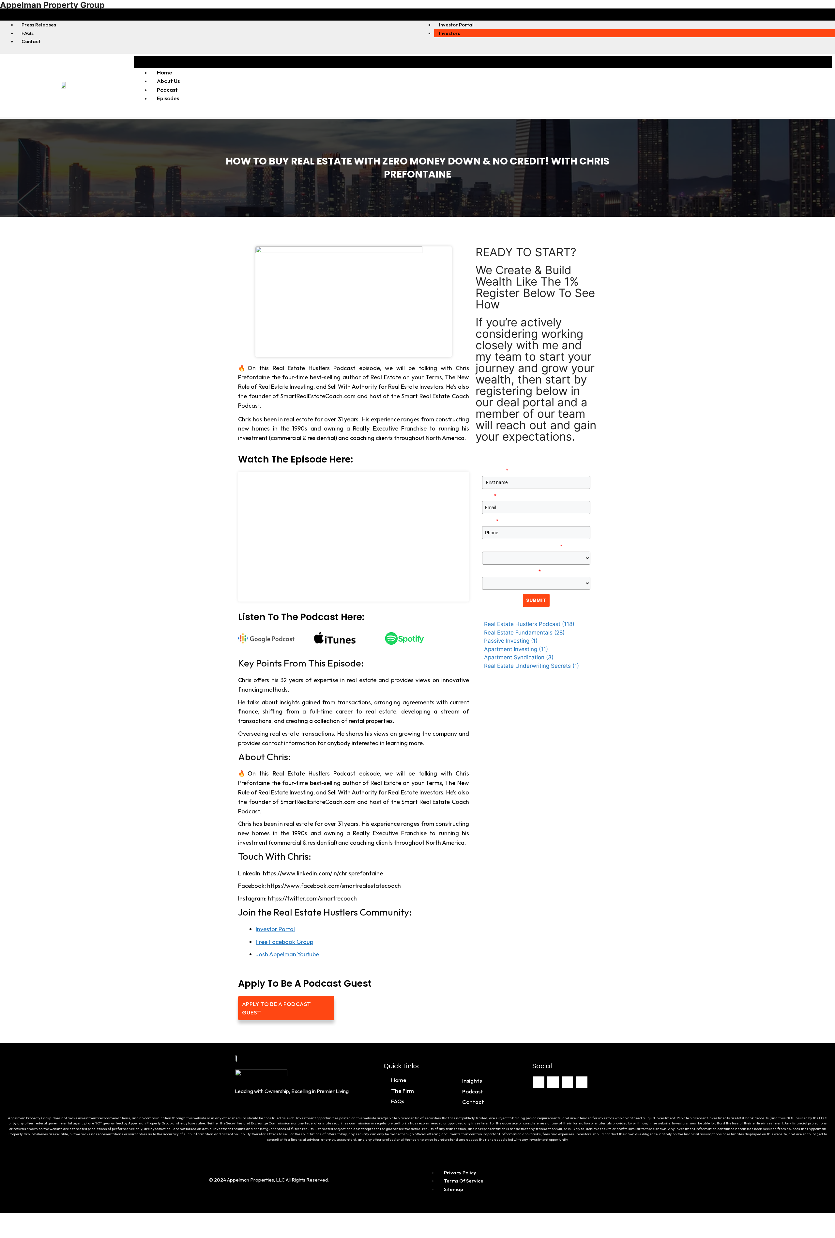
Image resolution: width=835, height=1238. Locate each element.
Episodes (168, 98)
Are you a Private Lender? (511, 571)
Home (164, 72)
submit (536, 600)
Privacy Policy (460, 1172)
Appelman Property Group (52, 5)
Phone (490, 521)
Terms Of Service (463, 1181)
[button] (209, 14)
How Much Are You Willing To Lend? (522, 546)
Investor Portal (456, 25)
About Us (168, 80)
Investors (449, 33)
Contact (31, 41)
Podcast (167, 89)
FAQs (28, 33)
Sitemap (453, 1189)
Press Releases (39, 25)
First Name (495, 470)
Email (489, 495)
